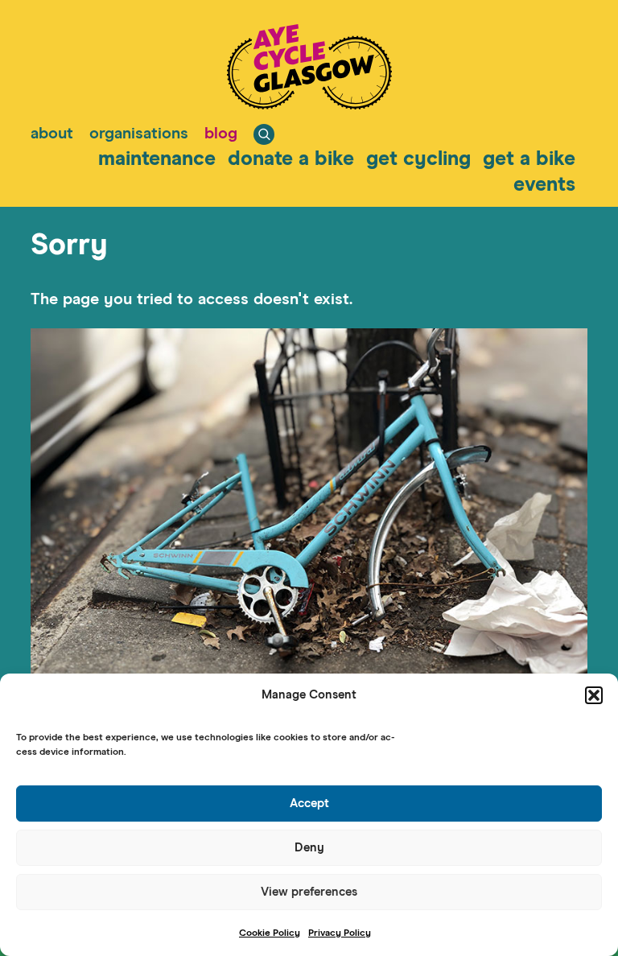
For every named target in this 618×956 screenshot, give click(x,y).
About (52, 134)
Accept (309, 803)
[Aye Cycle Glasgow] (309, 105)
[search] (263, 134)
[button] (594, 695)
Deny (309, 848)
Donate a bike (291, 159)
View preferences (309, 892)
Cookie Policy (269, 933)
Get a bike (529, 159)
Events (544, 185)
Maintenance (157, 159)
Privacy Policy (339, 933)
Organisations (138, 134)
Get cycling (418, 159)
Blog (220, 134)
